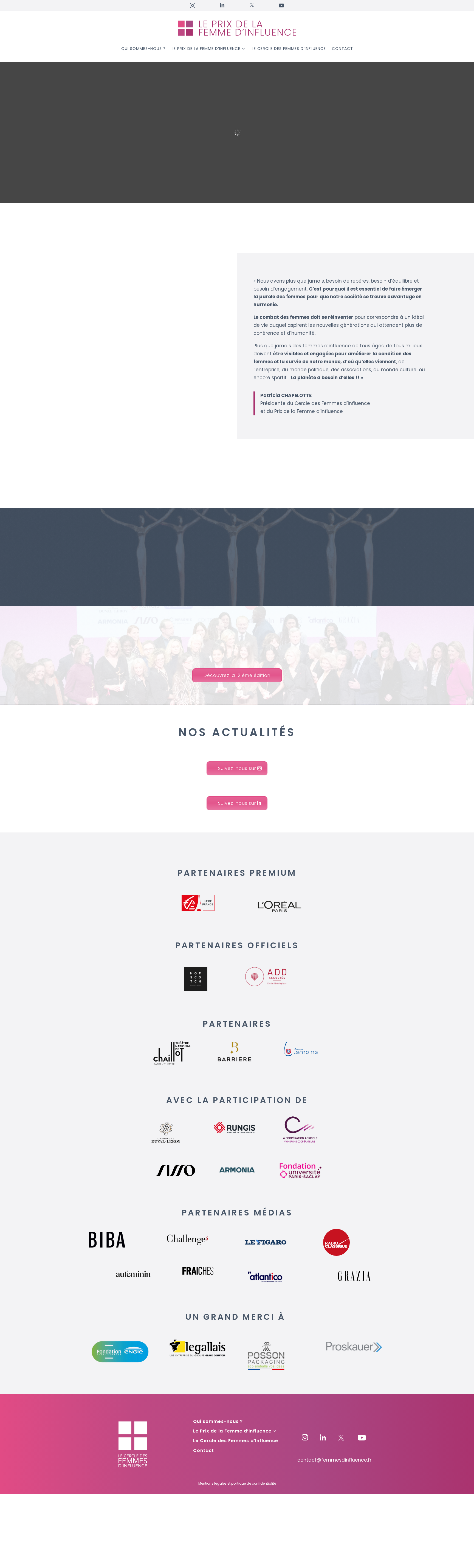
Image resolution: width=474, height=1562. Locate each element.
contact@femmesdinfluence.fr (334, 1460)
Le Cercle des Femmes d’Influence (289, 49)
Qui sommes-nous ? (143, 49)
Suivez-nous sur (237, 768)
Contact (342, 49)
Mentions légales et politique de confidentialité (237, 1483)
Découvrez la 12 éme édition (237, 675)
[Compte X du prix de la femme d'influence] (352, 1439)
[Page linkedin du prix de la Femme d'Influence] (323, 1439)
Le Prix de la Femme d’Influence (206, 49)
